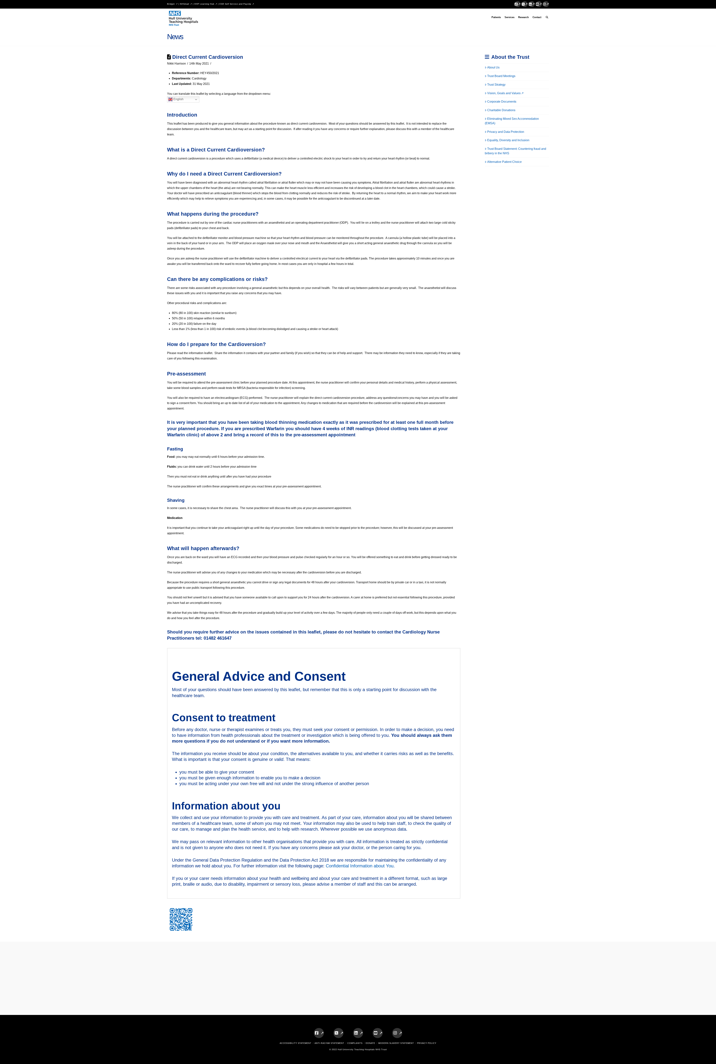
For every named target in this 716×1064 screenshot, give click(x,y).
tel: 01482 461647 (214, 638)
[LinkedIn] (532, 4)
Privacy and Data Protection (505, 131)
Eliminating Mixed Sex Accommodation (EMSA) (512, 121)
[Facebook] (518, 4)
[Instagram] (546, 4)
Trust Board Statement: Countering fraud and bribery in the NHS (515, 151)
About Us (493, 67)
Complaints (354, 1043)
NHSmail (184, 4)
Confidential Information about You (359, 865)
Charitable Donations (501, 110)
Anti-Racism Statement (329, 1043)
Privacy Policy (426, 1043)
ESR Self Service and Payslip (235, 4)
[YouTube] (539, 4)
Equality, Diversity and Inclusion (508, 140)
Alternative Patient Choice (504, 161)
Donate (370, 1043)
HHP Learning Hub (204, 4)
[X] (525, 4)
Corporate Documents (501, 101)
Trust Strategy (496, 84)
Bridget (171, 4)
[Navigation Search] (546, 18)
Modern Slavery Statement (396, 1043)
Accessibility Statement (295, 1043)
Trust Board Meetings (501, 76)
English (178, 99)
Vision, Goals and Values (504, 93)
